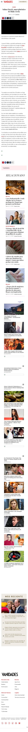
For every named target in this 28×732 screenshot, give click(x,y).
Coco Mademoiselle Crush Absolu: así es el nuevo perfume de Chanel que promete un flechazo (15, 201)
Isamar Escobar (18, 236)
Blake (2, 136)
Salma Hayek (11, 56)
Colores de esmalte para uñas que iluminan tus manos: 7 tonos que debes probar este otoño (15, 259)
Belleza (8, 196)
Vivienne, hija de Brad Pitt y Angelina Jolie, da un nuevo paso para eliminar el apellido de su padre (15, 231)
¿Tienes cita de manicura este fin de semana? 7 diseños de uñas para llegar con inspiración (15, 289)
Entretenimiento (10, 226)
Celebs (14, 7)
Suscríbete (22, 1)
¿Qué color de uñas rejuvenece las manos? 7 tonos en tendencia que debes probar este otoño (15, 635)
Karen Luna (17, 206)
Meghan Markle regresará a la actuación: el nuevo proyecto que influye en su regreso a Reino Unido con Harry (15, 629)
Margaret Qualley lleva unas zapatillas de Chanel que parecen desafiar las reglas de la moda (15, 642)
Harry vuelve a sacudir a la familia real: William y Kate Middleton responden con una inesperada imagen (15, 617)
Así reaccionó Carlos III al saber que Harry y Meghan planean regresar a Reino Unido (15, 622)
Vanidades (17, 14)
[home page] (8, 2)
